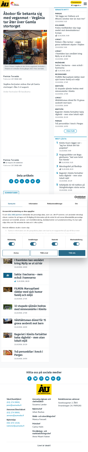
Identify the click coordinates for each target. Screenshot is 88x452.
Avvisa (16, 253)
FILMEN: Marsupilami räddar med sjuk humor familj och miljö (69, 79)
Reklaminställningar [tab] (54, 204)
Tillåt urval (44, 253)
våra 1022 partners (15, 215)
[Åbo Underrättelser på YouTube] (47, 378)
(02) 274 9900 (13, 402)
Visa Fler (70, 131)
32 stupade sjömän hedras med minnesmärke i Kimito (69, 91)
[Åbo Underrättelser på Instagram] (41, 378)
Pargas (58, 14)
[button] (76, 5)
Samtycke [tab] (11, 204)
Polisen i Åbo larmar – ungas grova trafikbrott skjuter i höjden (69, 44)
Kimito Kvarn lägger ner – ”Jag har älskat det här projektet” (70, 147)
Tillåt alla (72, 253)
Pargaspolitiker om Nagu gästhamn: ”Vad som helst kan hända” (71, 159)
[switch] (33, 244)
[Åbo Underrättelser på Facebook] (29, 378)
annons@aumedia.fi (15, 415)
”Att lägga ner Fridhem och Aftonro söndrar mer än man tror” (70, 19)
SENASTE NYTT (62, 10)
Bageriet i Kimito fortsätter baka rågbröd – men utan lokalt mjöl (69, 114)
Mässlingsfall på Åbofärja (70, 167)
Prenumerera (76, 2)
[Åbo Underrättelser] (44, 389)
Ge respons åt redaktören (14, 163)
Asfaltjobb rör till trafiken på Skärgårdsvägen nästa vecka (72, 187)
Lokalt (58, 39)
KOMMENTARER (11, 193)
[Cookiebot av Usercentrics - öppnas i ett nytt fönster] (76, 197)
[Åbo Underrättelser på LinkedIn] (53, 378)
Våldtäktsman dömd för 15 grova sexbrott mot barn (69, 103)
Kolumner (59, 25)
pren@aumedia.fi (14, 405)
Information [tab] (33, 204)
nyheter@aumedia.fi (15, 426)
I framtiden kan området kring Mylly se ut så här (68, 56)
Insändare (60, 63)
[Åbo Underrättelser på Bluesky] (35, 378)
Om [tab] (76, 204)
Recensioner (60, 74)
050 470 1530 (13, 423)
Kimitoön (59, 86)
